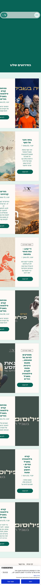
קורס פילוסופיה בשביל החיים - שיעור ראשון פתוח (27, 464)
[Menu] (36, 15)
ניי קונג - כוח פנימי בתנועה (27, 252)
